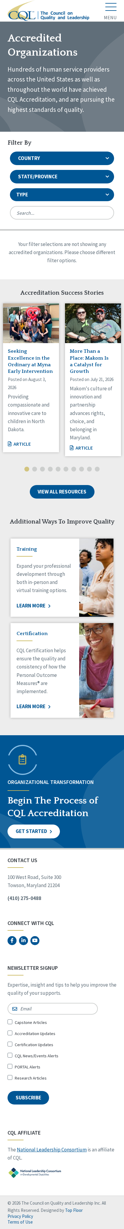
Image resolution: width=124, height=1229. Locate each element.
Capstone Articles (31, 1022)
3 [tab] (42, 470)
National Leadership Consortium (52, 1149)
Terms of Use (20, 1222)
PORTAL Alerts (27, 1067)
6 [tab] (66, 470)
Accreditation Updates (35, 1033)
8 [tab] (81, 470)
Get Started (32, 831)
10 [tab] (97, 470)
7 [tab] (73, 470)
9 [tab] (89, 470)
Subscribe (28, 1097)
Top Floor (74, 1210)
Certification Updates (34, 1044)
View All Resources (62, 491)
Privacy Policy (20, 1216)
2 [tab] (34, 470)
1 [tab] (26, 470)
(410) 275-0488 (24, 898)
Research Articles (31, 1078)
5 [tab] (58, 470)
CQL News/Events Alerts (36, 1055)
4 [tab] (50, 470)
